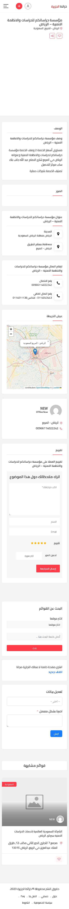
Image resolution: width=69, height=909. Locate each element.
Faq (23, 896)
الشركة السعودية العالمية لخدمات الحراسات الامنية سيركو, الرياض (38, 833)
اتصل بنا (33, 896)
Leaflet (56, 387)
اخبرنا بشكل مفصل (50, 711)
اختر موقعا (56, 618)
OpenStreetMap (43, 387)
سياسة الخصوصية (43, 902)
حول (54, 896)
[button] (35, 352)
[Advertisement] (34, 74)
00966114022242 (47, 428)
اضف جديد (55, 672)
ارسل (56, 733)
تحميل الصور (51, 555)
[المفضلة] (59, 36)
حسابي (44, 896)
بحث (34, 648)
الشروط (26, 902)
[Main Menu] (6, 6)
